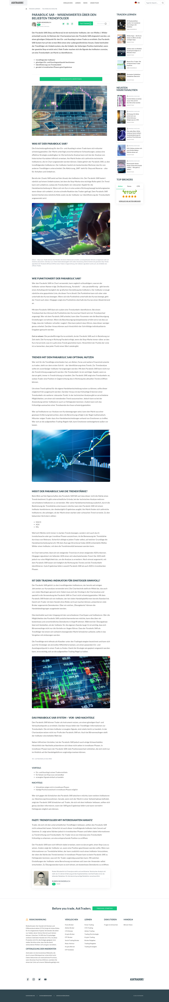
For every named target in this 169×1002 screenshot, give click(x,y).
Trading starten (105, 908)
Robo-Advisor (69, 943)
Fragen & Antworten (111, 925)
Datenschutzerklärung (62, 995)
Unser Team (94, 3)
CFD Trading (88, 928)
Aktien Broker (69, 928)
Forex (129, 186)
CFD (138, 186)
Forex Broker (69, 925)
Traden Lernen (34, 9)
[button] (137, 2)
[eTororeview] (129, 196)
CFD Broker (69, 931)
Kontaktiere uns (31, 995)
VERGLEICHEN (68, 3)
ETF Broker (68, 937)
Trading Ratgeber (90, 943)
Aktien (120, 186)
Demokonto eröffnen (71, 79)
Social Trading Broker (72, 940)
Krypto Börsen (70, 946)
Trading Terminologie (91, 934)
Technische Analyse (49, 9)
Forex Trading (89, 925)
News (85, 3)
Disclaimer (101, 23)
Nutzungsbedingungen (46, 995)
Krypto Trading (89, 937)
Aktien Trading (89, 931)
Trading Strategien (90, 946)
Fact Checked (84, 23)
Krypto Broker (70, 934)
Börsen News (128, 925)
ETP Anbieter (69, 950)
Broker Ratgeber (90, 940)
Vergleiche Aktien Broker (130, 201)
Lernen (78, 3)
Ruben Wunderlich (44, 22)
